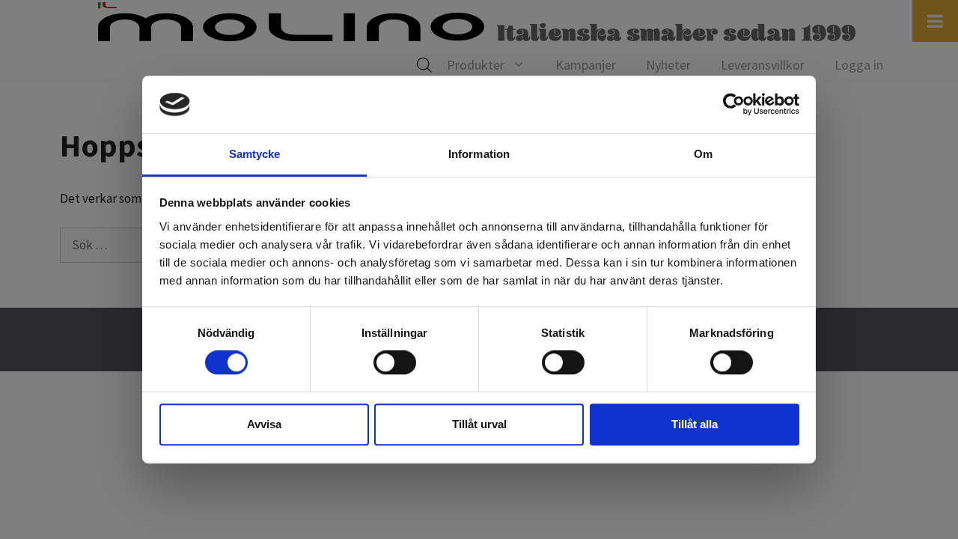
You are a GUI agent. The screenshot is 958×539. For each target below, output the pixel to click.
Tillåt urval (479, 424)
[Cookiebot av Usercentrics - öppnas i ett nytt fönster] (733, 105)
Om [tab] (703, 153)
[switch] (394, 362)
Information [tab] (479, 153)
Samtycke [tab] (255, 153)
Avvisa (264, 424)
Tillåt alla (694, 424)
